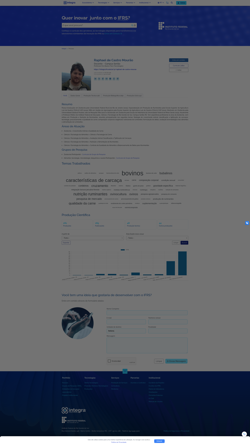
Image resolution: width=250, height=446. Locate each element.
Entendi (159, 441)
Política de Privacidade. (119, 442)
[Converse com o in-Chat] (244, 434)
